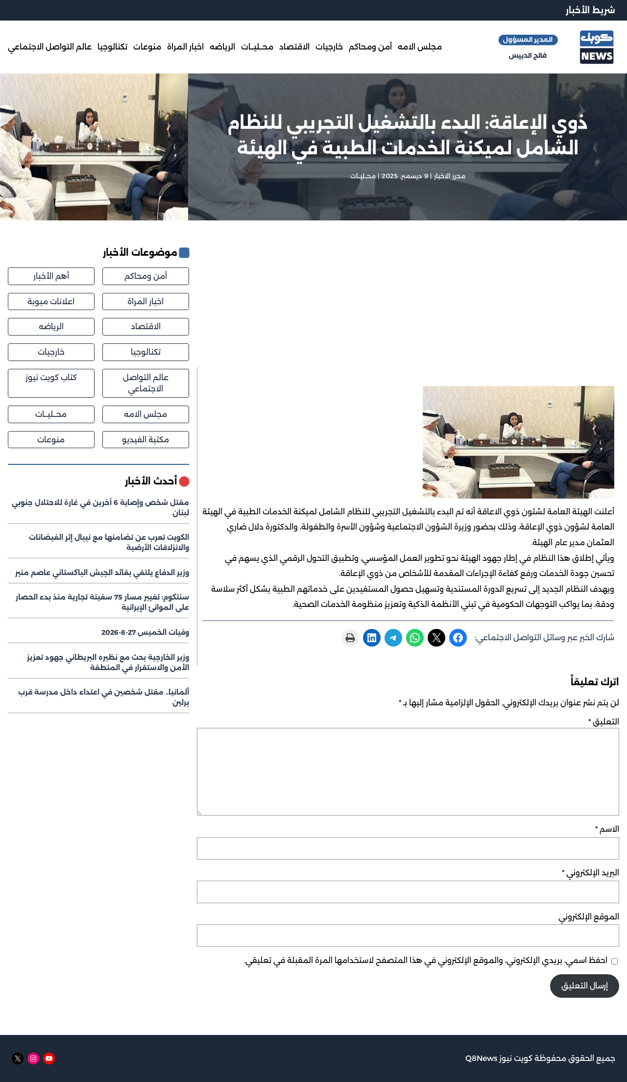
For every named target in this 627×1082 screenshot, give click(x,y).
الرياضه (51, 326)
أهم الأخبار (51, 276)
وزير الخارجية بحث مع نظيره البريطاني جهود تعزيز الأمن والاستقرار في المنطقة (108, 662)
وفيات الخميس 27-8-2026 (145, 632)
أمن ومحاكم (145, 276)
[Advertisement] (408, 306)
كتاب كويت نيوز (51, 377)
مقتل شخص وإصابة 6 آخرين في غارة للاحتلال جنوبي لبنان (100, 507)
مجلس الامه (145, 414)
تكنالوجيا (146, 352)
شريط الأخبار (590, 10)
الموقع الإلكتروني (588, 916)
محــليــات (363, 176)
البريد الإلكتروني (590, 872)
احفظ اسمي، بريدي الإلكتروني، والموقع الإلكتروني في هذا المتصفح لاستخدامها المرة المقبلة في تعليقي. (425, 960)
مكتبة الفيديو (145, 439)
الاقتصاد (146, 326)
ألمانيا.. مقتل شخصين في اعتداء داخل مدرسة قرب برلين (103, 697)
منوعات (51, 439)
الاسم (607, 829)
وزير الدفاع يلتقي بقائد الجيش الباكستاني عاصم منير (102, 572)
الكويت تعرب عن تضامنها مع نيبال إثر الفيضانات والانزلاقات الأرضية (109, 542)
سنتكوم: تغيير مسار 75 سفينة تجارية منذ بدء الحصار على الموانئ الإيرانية (102, 602)
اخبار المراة (145, 301)
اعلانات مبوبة (50, 301)
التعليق (603, 721)
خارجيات (51, 352)
